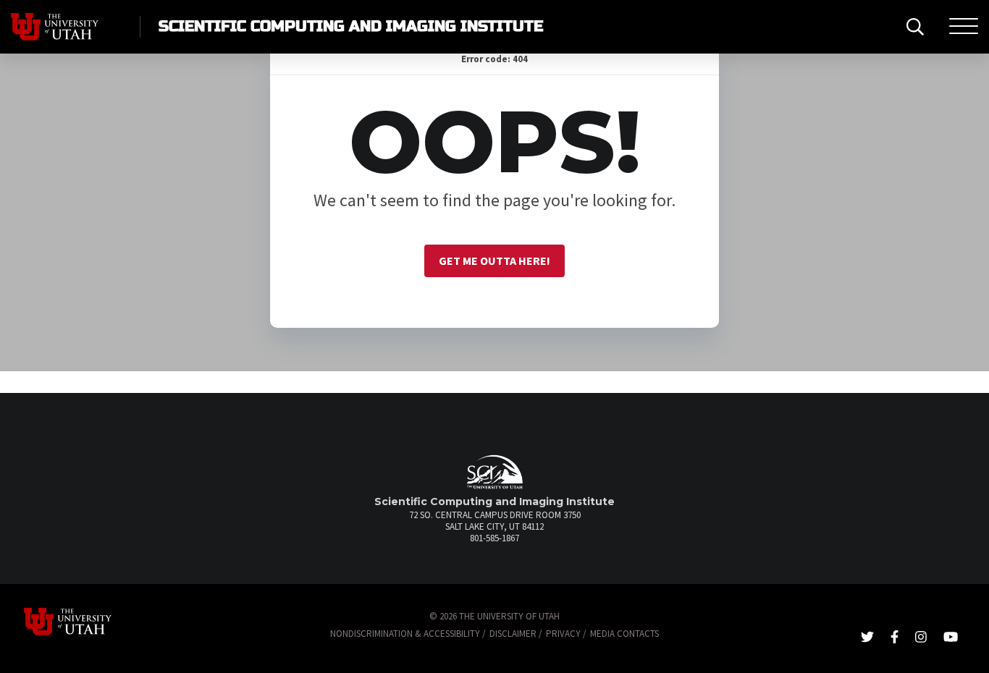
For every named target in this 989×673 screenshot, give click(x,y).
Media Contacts (624, 633)
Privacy (563, 633)
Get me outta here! (494, 260)
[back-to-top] (970, 644)
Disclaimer (512, 633)
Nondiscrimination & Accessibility (405, 633)
